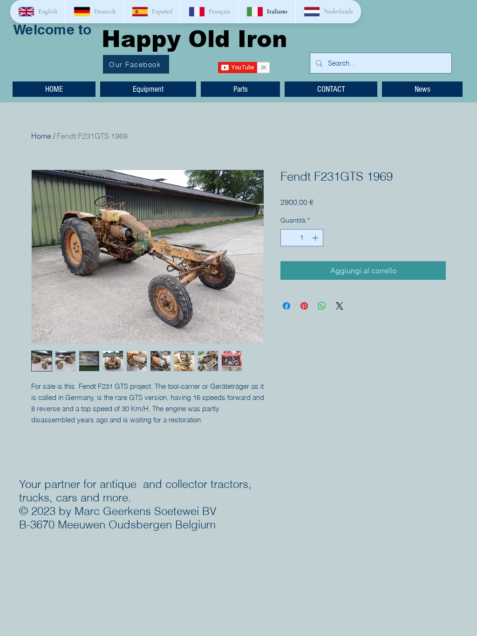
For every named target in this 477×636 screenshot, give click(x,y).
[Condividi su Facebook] (286, 305)
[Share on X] (339, 305)
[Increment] (316, 238)
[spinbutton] (301, 238)
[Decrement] (287, 238)
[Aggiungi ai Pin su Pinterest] (304, 305)
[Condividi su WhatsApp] (321, 305)
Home (41, 136)
